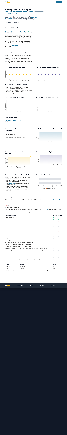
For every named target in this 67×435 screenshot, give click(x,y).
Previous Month (8, 13)
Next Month (14, 13)
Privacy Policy (53, 285)
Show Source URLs (9, 49)
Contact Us (59, 2)
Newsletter (42, 285)
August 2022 (15, 6)
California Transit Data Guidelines (56, 199)
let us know (45, 209)
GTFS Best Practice (11, 183)
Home (6, 6)
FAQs (24, 2)
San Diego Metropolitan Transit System (19, 12)
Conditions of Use (20, 285)
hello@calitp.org (15, 45)
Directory (18, 2)
